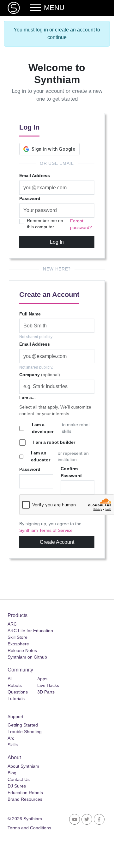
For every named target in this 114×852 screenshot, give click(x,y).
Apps (42, 678)
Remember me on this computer (45, 223)
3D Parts (46, 691)
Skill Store (17, 637)
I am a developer (42, 428)
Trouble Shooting (25, 731)
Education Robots (25, 792)
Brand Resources (25, 799)
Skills (13, 744)
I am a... (27, 397)
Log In (57, 242)
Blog (12, 772)
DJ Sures (17, 785)
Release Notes (22, 650)
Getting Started (23, 724)
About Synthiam (23, 766)
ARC (12, 623)
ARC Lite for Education (30, 630)
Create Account (57, 542)
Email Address (34, 175)
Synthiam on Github (27, 657)
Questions (18, 691)
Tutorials (16, 698)
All (10, 678)
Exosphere (18, 643)
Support (15, 716)
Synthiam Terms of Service (46, 530)
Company (39, 374)
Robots (15, 685)
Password (29, 198)
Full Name (30, 313)
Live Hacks (48, 685)
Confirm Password (71, 472)
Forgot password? (81, 224)
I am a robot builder (54, 442)
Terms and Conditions (29, 827)
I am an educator (40, 456)
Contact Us (19, 779)
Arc (11, 738)
